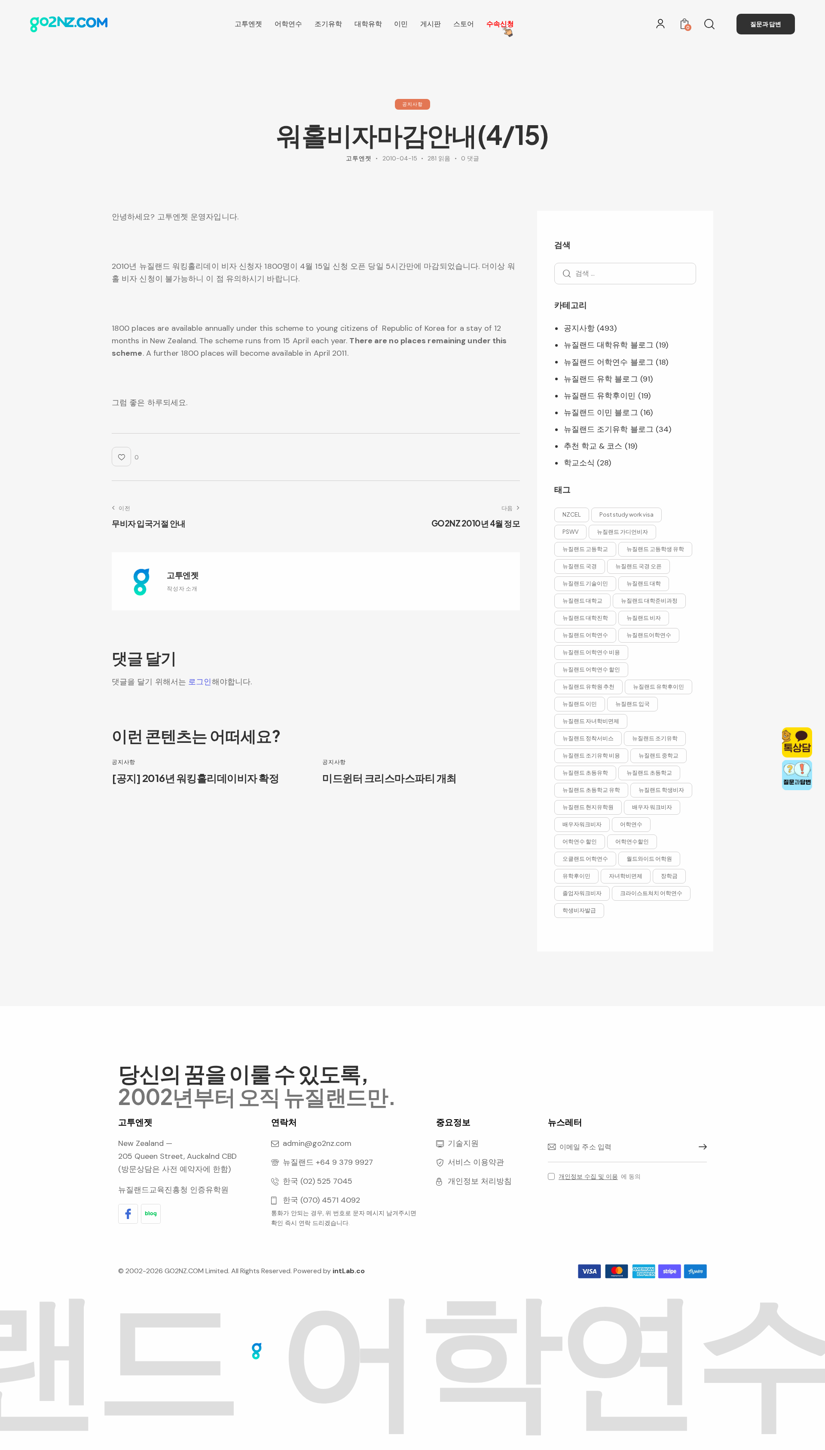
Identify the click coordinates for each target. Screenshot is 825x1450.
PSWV (570, 531)
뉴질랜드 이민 (579, 703)
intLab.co (349, 1270)
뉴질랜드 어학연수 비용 (591, 652)
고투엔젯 (183, 575)
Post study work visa (626, 514)
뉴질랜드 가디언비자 (622, 531)
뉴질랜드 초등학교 (649, 772)
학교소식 (579, 463)
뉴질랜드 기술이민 (585, 583)
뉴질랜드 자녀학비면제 (590, 720)
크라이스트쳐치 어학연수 (651, 893)
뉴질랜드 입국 (632, 703)
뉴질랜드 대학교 (582, 600)
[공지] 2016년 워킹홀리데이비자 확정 (195, 778)
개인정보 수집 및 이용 (588, 1176)
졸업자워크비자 (582, 893)
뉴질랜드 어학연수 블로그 (609, 362)
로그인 (199, 682)
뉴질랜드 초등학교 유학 (591, 789)
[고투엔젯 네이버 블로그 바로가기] (151, 1214)
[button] (125, 456)
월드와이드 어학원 (649, 858)
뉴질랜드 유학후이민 (600, 396)
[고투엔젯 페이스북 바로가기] (128, 1214)
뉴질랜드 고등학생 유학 (655, 548)
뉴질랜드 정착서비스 (588, 738)
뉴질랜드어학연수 (648, 634)
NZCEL (571, 514)
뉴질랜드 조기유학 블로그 (609, 430)
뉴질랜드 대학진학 (585, 617)
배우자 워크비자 (652, 807)
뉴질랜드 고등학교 (585, 548)
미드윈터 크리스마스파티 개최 (389, 778)
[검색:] (625, 273)
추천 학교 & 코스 (593, 446)
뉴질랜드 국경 (579, 566)
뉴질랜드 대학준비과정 (649, 600)
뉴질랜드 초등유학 (585, 772)
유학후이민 (576, 875)
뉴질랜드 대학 (643, 583)
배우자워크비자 (582, 824)
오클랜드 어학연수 (585, 858)
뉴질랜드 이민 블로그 (601, 413)
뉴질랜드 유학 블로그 (601, 379)
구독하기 (700, 1147)
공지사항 (412, 104)
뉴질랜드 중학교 (658, 755)
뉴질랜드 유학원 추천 (588, 686)
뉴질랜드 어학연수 (585, 634)
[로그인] (660, 23)
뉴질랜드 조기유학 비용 (591, 755)
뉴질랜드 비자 (643, 617)
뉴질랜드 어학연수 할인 (591, 669)
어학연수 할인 (579, 841)
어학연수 (631, 824)
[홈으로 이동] (68, 24)
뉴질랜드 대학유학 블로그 (609, 345)
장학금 (669, 875)
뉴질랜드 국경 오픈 (638, 566)
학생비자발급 (579, 910)
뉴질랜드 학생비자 (661, 789)
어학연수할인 (632, 841)
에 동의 (600, 1176)
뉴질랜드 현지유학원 (588, 807)
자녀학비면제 (625, 875)
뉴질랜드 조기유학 (655, 738)
